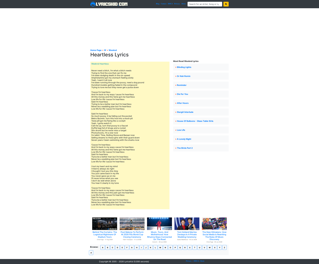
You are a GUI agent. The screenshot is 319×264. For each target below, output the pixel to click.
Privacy (177, 4)
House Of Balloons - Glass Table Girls (195, 121)
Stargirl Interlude (185, 112)
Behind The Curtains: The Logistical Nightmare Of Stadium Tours (105, 234)
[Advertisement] (159, 26)
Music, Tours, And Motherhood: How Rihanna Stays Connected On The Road (159, 236)
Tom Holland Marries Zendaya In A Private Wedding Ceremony (187, 234)
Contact (163, 4)
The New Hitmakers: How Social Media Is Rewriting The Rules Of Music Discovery (214, 236)
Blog (157, 4)
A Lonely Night (184, 139)
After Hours (183, 103)
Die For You (182, 94)
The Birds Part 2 (185, 148)
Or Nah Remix (183, 76)
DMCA (170, 4)
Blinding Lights (184, 67)
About (183, 4)
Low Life (181, 130)
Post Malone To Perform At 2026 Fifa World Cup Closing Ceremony (132, 234)
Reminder (182, 85)
